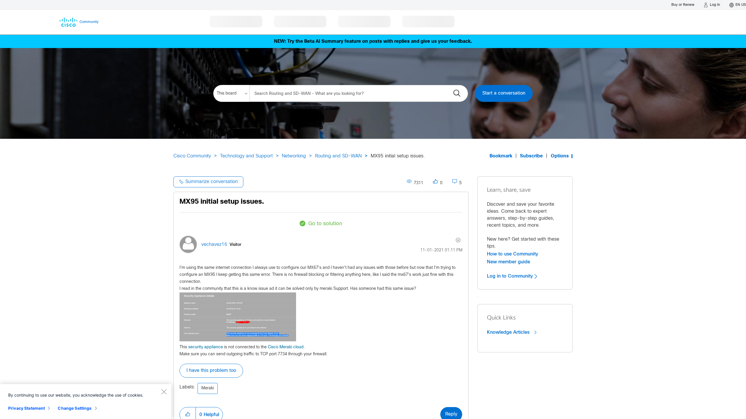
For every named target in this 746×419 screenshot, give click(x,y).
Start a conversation (503, 93)
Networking (294, 156)
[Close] (164, 392)
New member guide (508, 262)
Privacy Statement (26, 408)
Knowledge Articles (509, 332)
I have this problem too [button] (211, 370)
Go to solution (325, 223)
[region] (85, 401)
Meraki (207, 388)
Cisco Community (192, 156)
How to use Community (512, 254)
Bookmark (501, 156)
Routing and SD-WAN (338, 156)
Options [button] (560, 156)
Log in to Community (510, 276)
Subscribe (531, 156)
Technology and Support (246, 156)
